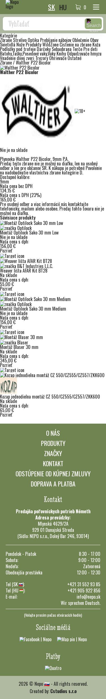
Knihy (62, 53)
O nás (53, 433)
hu (63, 7)
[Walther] (37, 110)
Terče (78, 49)
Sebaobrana (62, 49)
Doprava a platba (53, 483)
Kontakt (53, 463)
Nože (21, 44)
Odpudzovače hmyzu (84, 53)
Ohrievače (58, 58)
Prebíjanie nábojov (56, 40)
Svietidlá (8, 44)
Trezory (42, 58)
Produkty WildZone (43, 44)
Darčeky (44, 49)
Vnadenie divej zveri (17, 58)
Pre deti (90, 49)
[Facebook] (35, 638)
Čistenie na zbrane (76, 44)
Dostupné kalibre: (15, 177)
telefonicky (9, 208)
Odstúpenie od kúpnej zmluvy (53, 473)
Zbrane (6, 40)
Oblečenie (81, 40)
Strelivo (20, 40)
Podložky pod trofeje (18, 49)
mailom (27, 208)
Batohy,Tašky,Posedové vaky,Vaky (28, 53)
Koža (96, 44)
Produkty (53, 443)
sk (51, 7)
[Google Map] (72, 638)
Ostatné (74, 58)
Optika (34, 40)
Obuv (94, 40)
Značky (53, 453)
